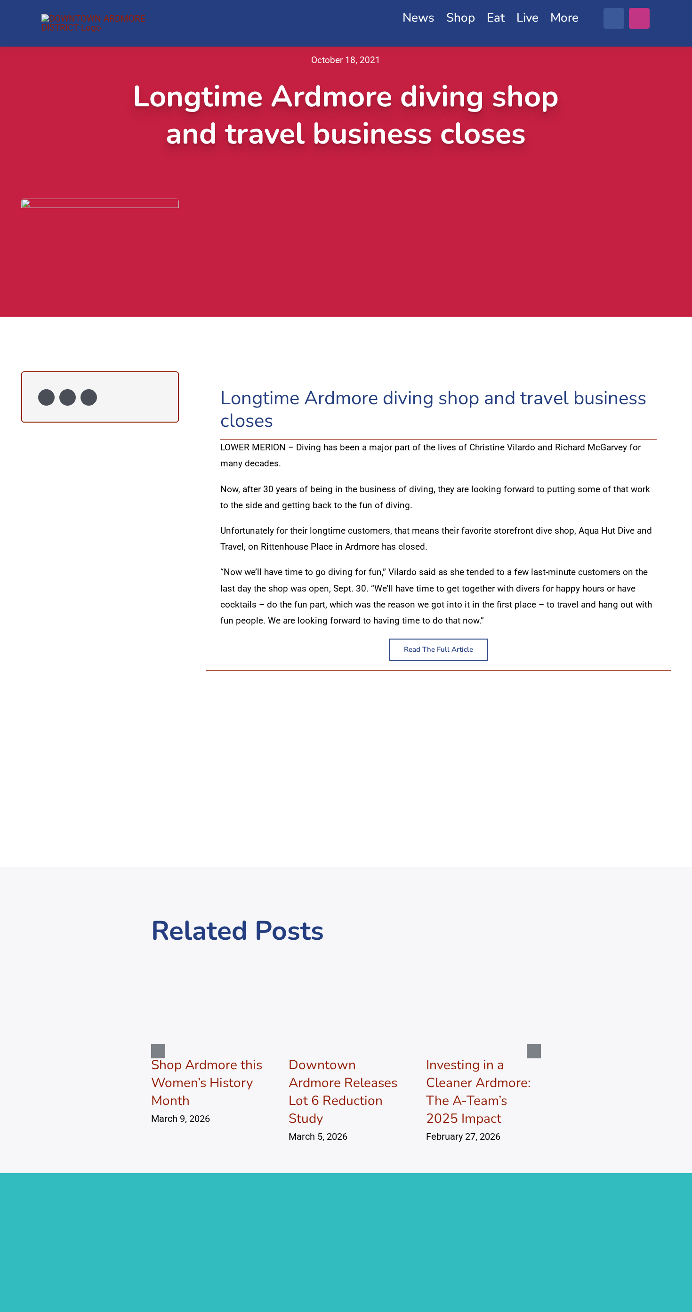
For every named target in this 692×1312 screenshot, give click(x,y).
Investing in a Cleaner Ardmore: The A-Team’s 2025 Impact (478, 1092)
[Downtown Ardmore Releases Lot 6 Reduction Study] (346, 964)
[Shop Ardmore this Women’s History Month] (208, 964)
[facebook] (613, 18)
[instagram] (639, 18)
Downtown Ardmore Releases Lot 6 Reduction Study (343, 1092)
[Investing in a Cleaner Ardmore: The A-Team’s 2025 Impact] (483, 964)
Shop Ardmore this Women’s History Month (206, 1083)
